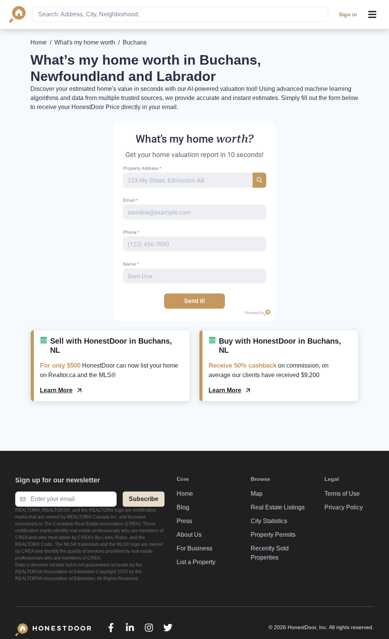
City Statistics (269, 521)
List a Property (196, 562)
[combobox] (180, 14)
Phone (131, 232)
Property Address (142, 168)
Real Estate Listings (278, 507)
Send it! (194, 300)
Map (256, 493)
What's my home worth (84, 42)
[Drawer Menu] (372, 14)
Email (130, 200)
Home (38, 42)
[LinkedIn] (130, 627)
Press (184, 521)
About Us (189, 534)
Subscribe (143, 499)
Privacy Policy (343, 507)
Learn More (56, 390)
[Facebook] (111, 627)
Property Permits (273, 534)
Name (131, 264)
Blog (183, 507)
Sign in (348, 14)
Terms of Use (342, 493)
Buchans (135, 42)
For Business (194, 548)
